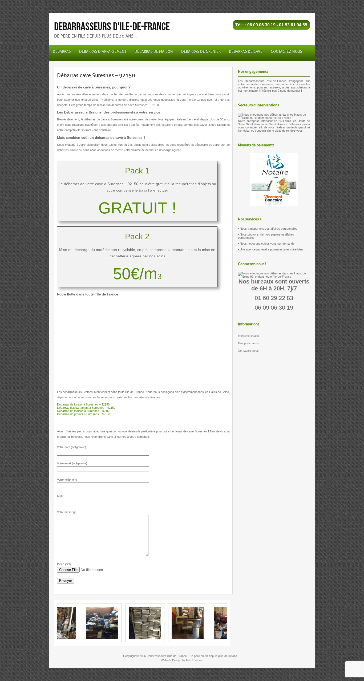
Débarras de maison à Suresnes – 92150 (83, 410)
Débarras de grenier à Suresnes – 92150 (83, 414)
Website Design (171, 660)
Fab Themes (194, 660)
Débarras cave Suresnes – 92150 (96, 75)
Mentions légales (249, 335)
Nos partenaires (248, 343)
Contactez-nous (248, 350)
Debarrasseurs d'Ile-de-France (112, 27)
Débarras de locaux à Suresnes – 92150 (83, 404)
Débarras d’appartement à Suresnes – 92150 (86, 407)
